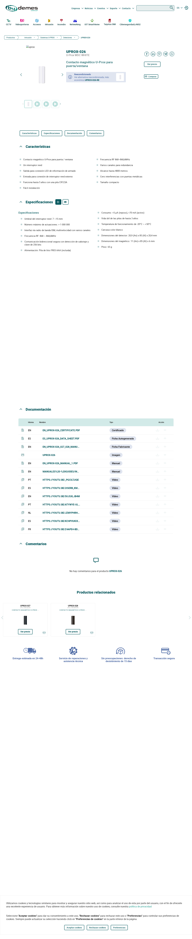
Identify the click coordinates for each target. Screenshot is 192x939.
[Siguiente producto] (62, 74)
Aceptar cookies (74, 927)
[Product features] (58, 202)
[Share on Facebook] (147, 54)
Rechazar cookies (97, 927)
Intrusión (49, 24)
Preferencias (119, 927)
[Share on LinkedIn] (153, 54)
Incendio (61, 24)
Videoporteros (22, 24)
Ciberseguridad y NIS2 (130, 24)
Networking (75, 24)
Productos (10, 37)
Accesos (37, 24)
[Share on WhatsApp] (172, 54)
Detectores (67, 37)
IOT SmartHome (92, 24)
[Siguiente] (189, 617)
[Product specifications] (66, 202)
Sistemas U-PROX (47, 37)
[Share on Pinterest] (159, 54)
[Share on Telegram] (166, 54)
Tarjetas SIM (110, 24)
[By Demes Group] (22, 8)
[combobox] (155, 8)
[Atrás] (2, 617)
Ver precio (152, 64)
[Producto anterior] (21, 74)
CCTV (8, 24)
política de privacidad (140, 906)
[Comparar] (44, 632)
